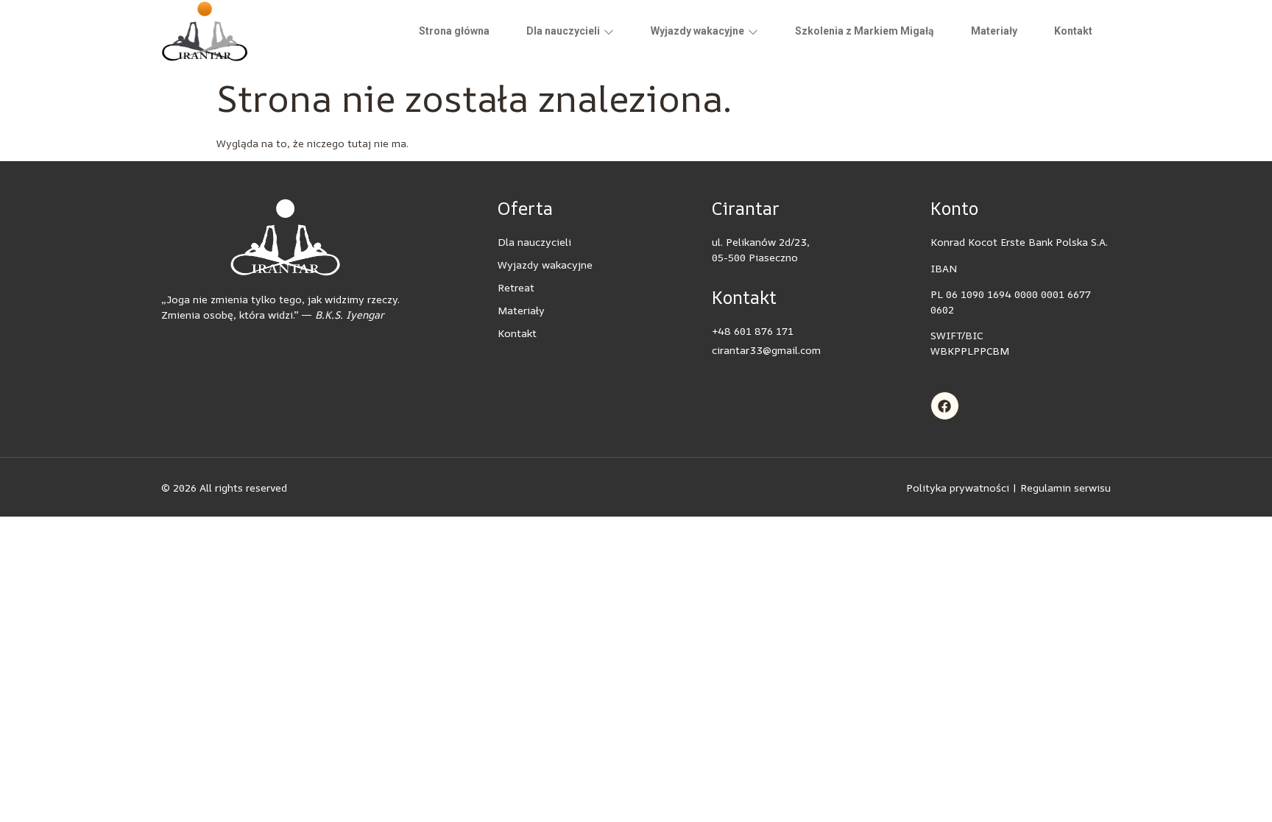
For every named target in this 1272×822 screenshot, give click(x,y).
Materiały (994, 31)
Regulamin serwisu (1065, 488)
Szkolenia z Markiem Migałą (864, 31)
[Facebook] (945, 406)
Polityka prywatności (957, 488)
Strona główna (454, 31)
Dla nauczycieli (563, 31)
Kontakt (1073, 31)
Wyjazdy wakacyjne (697, 31)
